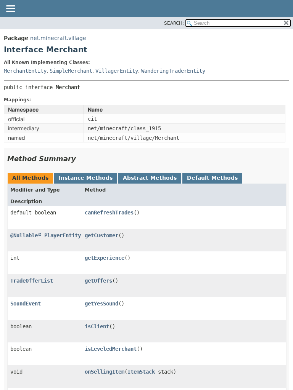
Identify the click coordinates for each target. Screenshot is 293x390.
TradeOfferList (31, 281)
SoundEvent (25, 303)
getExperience (104, 258)
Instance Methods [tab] (86, 178)
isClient (97, 326)
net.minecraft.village (58, 38)
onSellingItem (104, 372)
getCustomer (101, 235)
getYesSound (101, 303)
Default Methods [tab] (212, 178)
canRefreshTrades (109, 212)
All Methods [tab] (30, 178)
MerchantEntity (25, 71)
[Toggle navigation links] (10, 9)
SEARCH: (174, 23)
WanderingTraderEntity (173, 71)
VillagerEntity (116, 71)
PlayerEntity (62, 235)
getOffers (98, 281)
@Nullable (24, 235)
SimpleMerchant (71, 71)
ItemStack (141, 372)
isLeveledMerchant (111, 349)
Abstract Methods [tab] (150, 178)
